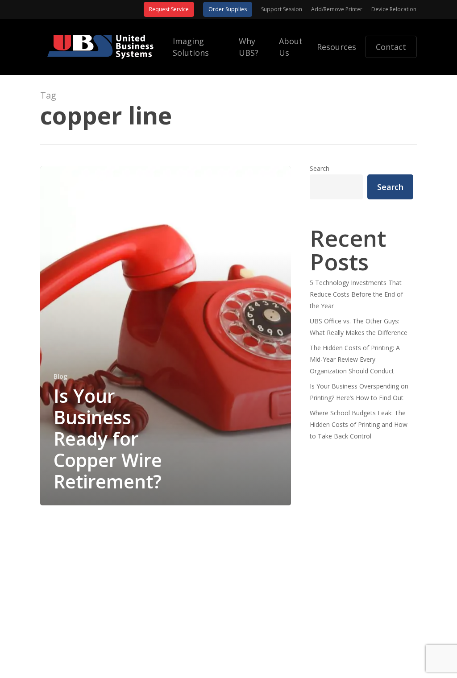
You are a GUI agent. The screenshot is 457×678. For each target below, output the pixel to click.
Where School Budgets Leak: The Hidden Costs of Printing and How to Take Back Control (358, 424)
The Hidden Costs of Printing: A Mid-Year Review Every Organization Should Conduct (355, 359)
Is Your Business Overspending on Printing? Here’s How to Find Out (359, 392)
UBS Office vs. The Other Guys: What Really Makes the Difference (358, 327)
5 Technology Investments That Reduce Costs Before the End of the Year (356, 294)
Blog (60, 376)
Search (319, 168)
